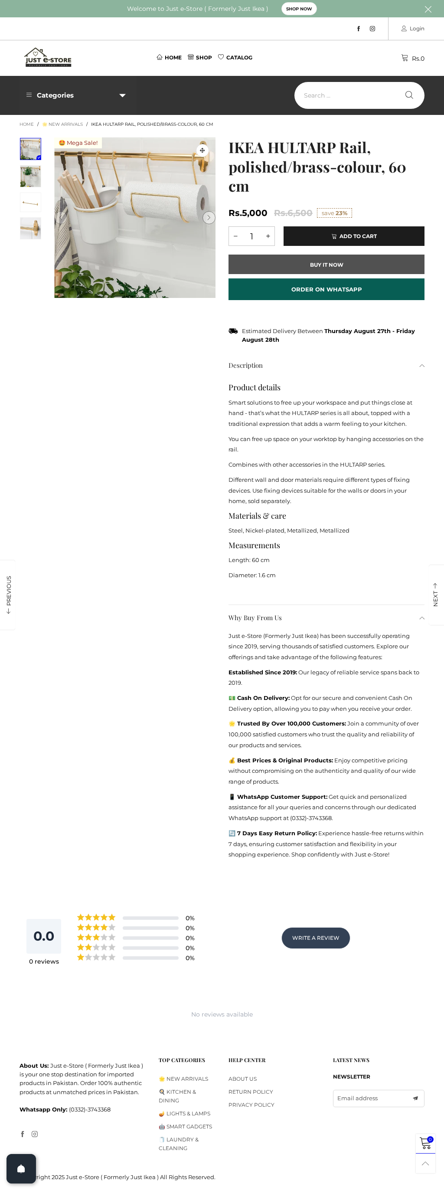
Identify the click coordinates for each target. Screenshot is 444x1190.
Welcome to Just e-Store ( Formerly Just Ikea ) (197, 9)
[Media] (202, 150)
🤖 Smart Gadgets (185, 1126)
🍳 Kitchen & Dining (177, 1096)
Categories (55, 95)
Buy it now (326, 265)
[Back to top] (425, 1163)
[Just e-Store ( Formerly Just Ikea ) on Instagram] (34, 1134)
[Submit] (409, 95)
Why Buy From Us (255, 617)
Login (417, 28)
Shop (204, 57)
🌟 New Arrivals (183, 1079)
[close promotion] (427, 8)
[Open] (21, 1168)
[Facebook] (359, 29)
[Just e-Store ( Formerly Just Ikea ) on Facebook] (22, 1134)
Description (246, 365)
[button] (60, 217)
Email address (357, 1098)
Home (173, 57)
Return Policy (251, 1092)
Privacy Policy (251, 1105)
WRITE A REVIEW (316, 938)
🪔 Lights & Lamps (184, 1113)
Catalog (239, 57)
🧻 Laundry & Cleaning (179, 1143)
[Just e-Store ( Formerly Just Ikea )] (48, 57)
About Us (243, 1079)
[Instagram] (372, 29)
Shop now (299, 9)
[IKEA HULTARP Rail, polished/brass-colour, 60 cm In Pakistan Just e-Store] (134, 217)
